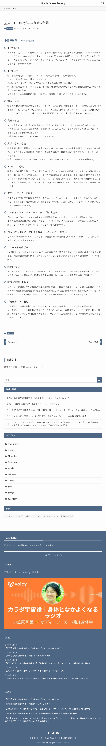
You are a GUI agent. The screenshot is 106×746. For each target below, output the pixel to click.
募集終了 (12, 492)
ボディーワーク (33, 516)
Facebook (13, 443)
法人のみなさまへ (51, 738)
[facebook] (48, 733)
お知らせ (12, 474)
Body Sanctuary (53, 3)
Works (11, 468)
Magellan (12, 456)
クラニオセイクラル (14, 516)
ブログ (11, 480)
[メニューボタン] (3, 3)
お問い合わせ (37, 738)
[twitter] (53, 733)
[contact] (57, 733)
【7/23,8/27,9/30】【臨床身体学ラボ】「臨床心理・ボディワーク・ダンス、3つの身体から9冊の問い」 (53, 410)
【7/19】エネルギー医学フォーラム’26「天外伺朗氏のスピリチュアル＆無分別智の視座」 (47, 416)
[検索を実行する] (99, 380)
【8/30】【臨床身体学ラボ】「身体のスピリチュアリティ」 (32, 404)
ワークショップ (50, 516)
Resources (13, 462)
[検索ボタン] (103, 3)
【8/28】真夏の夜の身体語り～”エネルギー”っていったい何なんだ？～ (38, 397)
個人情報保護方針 (67, 738)
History (10, 29)
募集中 (11, 486)
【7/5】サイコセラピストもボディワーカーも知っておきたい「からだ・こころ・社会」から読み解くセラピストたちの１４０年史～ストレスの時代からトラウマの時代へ (52, 424)
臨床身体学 (13, 498)
